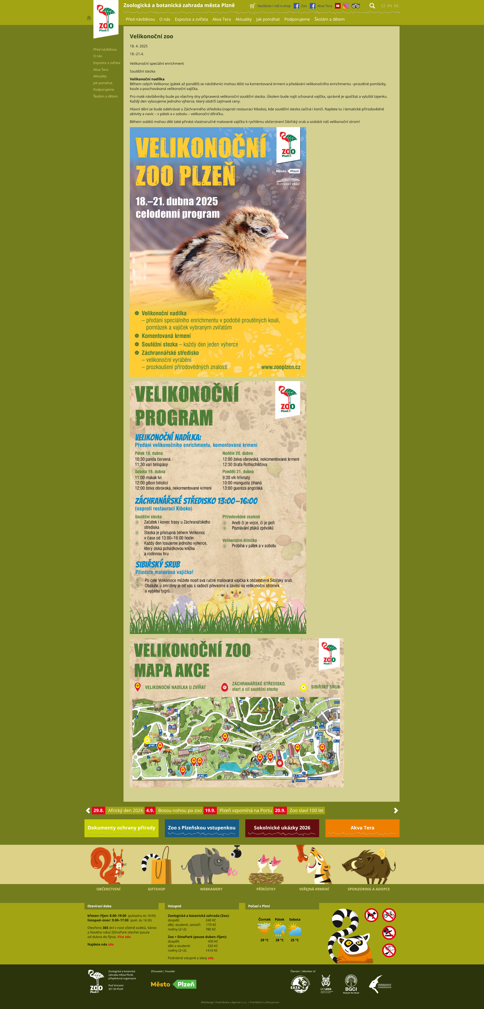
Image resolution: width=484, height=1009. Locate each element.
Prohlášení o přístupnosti (264, 1002)
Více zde (123, 936)
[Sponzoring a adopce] (369, 864)
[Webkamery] (211, 864)
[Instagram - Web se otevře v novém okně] (346, 7)
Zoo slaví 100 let (307, 811)
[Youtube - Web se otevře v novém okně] (338, 7)
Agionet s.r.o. (239, 1002)
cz (383, 6)
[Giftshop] (157, 864)
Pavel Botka (222, 1002)
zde (110, 944)
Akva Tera (362, 827)
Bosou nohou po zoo (180, 811)
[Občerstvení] (108, 864)
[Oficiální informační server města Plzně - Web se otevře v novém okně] (173, 984)
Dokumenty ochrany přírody (122, 827)
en (389, 6)
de (396, 6)
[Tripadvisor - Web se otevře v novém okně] (355, 7)
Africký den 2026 (125, 811)
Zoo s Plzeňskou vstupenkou (202, 827)
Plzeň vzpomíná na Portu (246, 811)
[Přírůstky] (266, 864)
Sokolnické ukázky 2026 (282, 827)
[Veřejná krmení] (314, 864)
